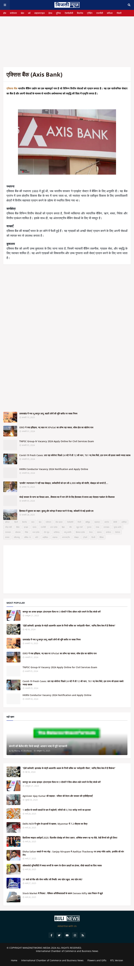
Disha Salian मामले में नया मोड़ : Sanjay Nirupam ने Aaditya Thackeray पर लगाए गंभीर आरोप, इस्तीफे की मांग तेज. (73, 853)
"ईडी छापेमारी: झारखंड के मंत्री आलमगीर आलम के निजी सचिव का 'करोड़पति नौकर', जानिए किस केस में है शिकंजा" (69, 625)
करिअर (110, 13)
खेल (22, 13)
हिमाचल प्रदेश (80, 532)
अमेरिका (123, 522)
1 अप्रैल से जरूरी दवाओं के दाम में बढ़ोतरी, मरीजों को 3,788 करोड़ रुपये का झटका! (57, 809)
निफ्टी (79, 522)
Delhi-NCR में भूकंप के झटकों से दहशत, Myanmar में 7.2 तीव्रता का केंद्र (55, 823)
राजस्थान (8, 532)
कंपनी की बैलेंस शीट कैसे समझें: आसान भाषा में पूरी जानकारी (38, 746)
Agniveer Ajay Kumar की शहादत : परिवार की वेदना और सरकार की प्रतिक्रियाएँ (57, 795)
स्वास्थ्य (99, 532)
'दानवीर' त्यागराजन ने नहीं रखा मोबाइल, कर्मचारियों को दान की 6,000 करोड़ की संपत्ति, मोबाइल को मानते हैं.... (63, 483)
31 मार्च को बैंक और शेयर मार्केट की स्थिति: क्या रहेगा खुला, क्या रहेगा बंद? (52, 879)
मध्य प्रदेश (36, 532)
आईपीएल (45, 537)
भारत (32, 522)
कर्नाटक (108, 532)
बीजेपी (115, 522)
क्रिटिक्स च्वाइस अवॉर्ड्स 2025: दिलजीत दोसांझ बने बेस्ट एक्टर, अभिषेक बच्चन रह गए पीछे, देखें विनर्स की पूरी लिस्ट (70, 837)
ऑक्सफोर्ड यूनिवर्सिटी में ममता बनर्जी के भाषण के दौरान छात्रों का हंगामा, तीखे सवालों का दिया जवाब (62, 865)
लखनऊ (55, 537)
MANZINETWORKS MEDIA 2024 (39, 947)
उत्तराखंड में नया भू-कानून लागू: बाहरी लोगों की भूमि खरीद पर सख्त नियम (48, 413)
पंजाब (97, 527)
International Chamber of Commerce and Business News (67, 951)
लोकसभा (17, 532)
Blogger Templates (67, 954)
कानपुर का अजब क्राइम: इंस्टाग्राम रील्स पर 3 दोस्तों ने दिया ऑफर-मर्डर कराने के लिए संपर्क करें (61, 611)
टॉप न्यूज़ (46, 532)
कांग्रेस (106, 522)
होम (4, 13)
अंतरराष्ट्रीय (66, 537)
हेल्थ (50, 13)
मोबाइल (76, 537)
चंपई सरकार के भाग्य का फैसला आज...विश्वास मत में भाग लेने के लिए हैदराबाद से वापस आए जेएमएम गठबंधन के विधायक (67, 496)
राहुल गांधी (79, 527)
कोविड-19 (27, 537)
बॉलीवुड (87, 522)
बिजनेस (80, 13)
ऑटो (36, 537)
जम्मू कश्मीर (67, 532)
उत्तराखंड (106, 527)
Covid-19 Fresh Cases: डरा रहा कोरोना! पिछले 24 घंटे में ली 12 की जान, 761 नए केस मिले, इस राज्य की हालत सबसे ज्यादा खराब (74, 455)
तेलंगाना (117, 532)
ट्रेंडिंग (89, 13)
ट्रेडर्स (85, 537)
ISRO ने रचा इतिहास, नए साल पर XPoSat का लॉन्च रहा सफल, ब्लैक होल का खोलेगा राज (56, 427)
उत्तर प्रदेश (53, 527)
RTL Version (116, 960)
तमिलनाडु (17, 537)
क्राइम (26, 527)
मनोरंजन (13, 13)
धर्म (29, 13)
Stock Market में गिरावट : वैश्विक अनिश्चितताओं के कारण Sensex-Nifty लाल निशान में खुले (63, 893)
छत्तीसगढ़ (56, 532)
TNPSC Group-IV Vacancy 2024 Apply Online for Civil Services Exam (56, 441)
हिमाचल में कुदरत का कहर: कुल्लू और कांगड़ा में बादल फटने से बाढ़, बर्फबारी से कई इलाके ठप (56, 510)
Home (14, 960)
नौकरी (119, 13)
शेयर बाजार (59, 522)
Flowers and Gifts (96, 960)
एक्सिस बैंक (12, 88)
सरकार (7, 537)
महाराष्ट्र (97, 522)
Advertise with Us (67, 926)
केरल (90, 532)
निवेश (26, 532)
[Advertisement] (67, 39)
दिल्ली (93, 537)
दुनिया (58, 13)
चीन (70, 527)
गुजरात (89, 527)
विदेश (17, 527)
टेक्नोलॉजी (69, 13)
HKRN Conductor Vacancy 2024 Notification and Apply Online (53, 469)
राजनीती (99, 13)
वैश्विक (102, 537)
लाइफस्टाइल (39, 13)
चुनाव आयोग (117, 527)
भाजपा (34, 527)
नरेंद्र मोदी (8, 527)
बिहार (63, 527)
